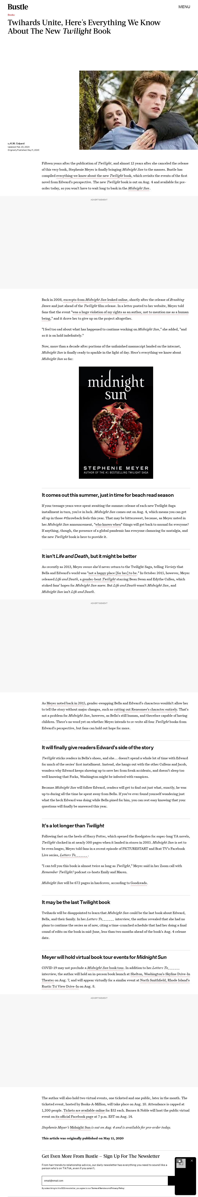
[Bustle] (18, 7)
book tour (105, 967)
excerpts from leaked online (95, 299)
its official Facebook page (74, 1116)
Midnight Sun (138, 188)
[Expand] (179, 1160)
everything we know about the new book (93, 175)
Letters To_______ (74, 855)
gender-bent (99, 579)
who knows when (108, 524)
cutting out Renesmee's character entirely (145, 709)
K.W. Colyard (17, 143)
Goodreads (139, 883)
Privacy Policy (117, 1188)
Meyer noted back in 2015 (66, 703)
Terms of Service (99, 1188)
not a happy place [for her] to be (113, 573)
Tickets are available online (84, 1110)
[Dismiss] (192, 1160)
